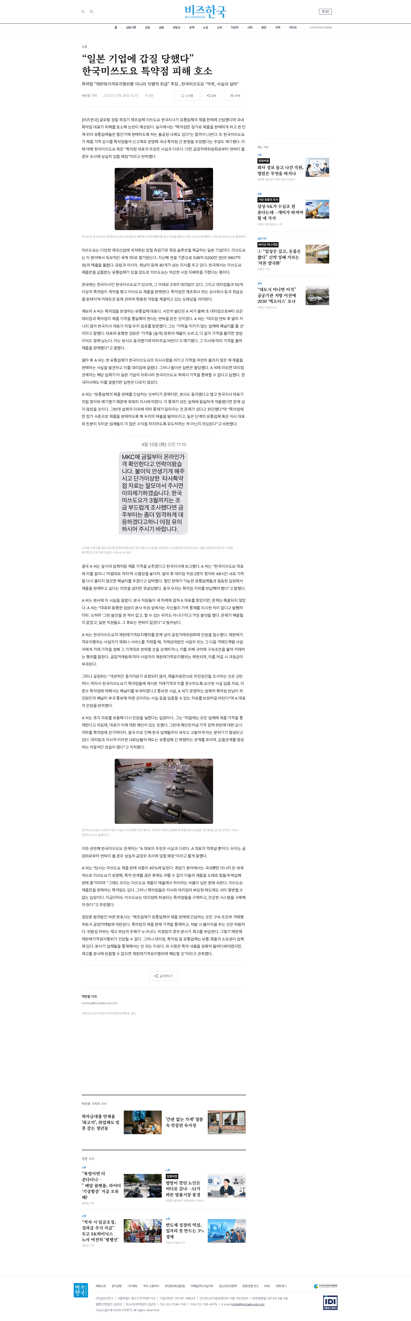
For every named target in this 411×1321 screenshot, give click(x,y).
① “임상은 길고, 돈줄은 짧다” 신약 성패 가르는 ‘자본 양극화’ (279, 254)
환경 (263, 27)
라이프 (293, 27)
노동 (205, 27)
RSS (267, 1286)
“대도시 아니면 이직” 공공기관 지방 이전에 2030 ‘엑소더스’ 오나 (276, 295)
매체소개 (101, 1286)
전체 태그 (281, 1286)
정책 (191, 27)
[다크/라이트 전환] (83, 12)
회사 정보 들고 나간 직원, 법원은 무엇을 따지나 (280, 167)
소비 (219, 27)
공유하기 (166, 976)
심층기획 (131, 27)
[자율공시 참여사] (330, 1303)
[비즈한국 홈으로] (206, 11)
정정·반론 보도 (250, 1286)
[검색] (91, 11)
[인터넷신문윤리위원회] (326, 1286)
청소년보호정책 (228, 1286)
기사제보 (132, 1286)
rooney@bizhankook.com (99, 1003)
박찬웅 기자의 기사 (94, 1104)
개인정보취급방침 (175, 1286)
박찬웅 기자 (89, 96)
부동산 (176, 27)
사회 (249, 27)
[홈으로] (81, 1290)
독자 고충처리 (151, 1286)
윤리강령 (117, 1286)
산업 (147, 27)
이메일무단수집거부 (202, 1286)
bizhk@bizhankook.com (247, 1304)
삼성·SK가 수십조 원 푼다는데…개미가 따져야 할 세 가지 (280, 209)
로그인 (325, 11)
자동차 (234, 27)
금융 (161, 27)
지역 (277, 27)
